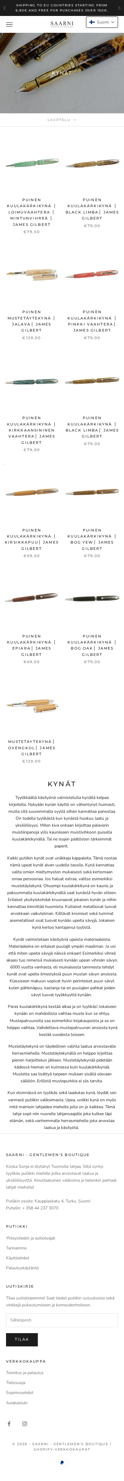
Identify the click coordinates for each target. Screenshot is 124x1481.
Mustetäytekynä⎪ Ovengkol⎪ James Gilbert (31, 747)
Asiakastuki (16, 1403)
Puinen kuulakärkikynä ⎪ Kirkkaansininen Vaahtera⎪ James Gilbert (32, 430)
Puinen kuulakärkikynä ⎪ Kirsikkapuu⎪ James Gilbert (32, 539)
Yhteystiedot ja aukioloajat (30, 1238)
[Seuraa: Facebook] (9, 1424)
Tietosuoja (15, 1383)
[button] (102, 22)
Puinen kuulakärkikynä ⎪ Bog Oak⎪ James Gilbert (92, 645)
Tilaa (22, 1339)
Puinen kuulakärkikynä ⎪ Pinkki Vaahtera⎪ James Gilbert (92, 321)
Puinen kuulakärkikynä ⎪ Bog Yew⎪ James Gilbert (92, 539)
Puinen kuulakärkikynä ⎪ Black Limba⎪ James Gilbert (92, 209)
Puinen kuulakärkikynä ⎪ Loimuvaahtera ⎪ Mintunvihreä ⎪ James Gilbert (32, 212)
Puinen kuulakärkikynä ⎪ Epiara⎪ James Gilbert (32, 645)
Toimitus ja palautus (25, 1373)
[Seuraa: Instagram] (25, 1424)
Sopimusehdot (19, 1392)
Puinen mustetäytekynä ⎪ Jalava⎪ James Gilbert (32, 321)
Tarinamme (16, 1248)
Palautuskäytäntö (22, 1268)
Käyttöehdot (17, 1258)
